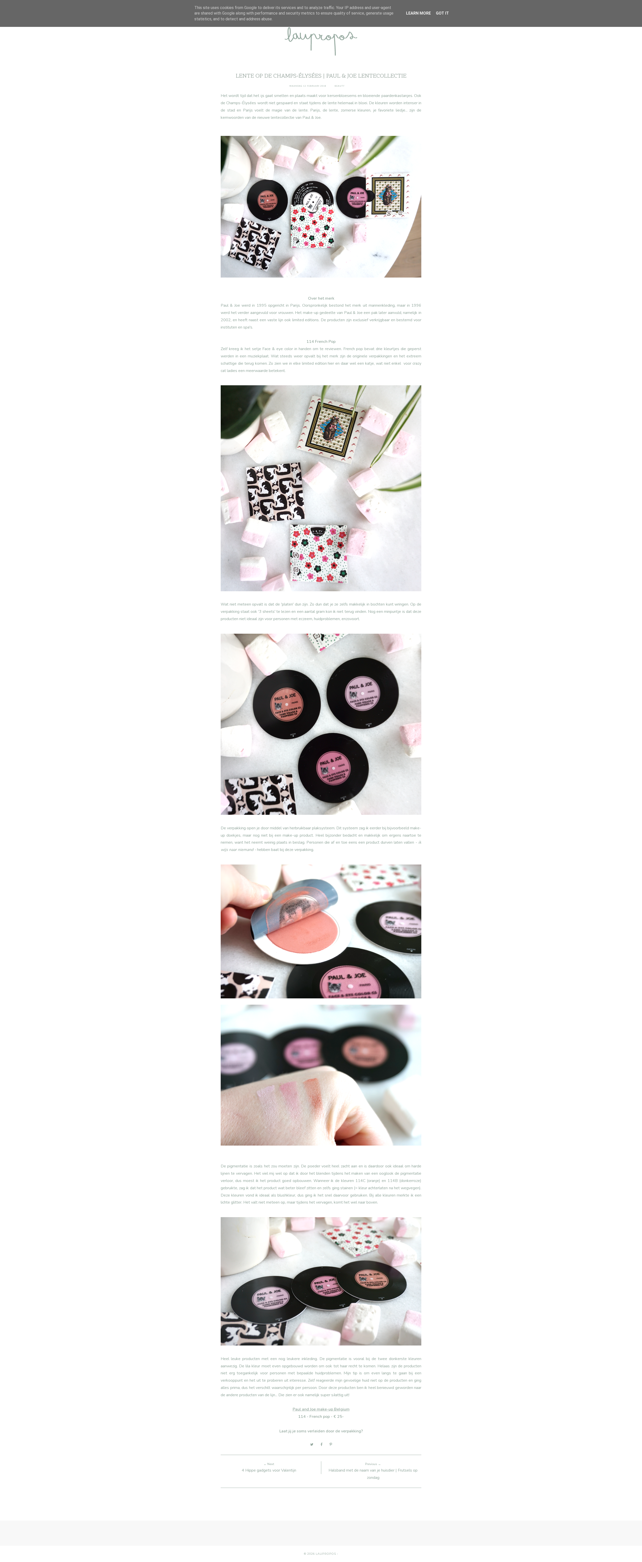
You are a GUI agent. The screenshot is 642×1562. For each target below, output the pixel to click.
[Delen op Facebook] (321, 1444)
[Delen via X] (311, 1444)
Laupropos (326, 1553)
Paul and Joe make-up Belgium (321, 1409)
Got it (442, 13)
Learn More (418, 13)
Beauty (340, 86)
